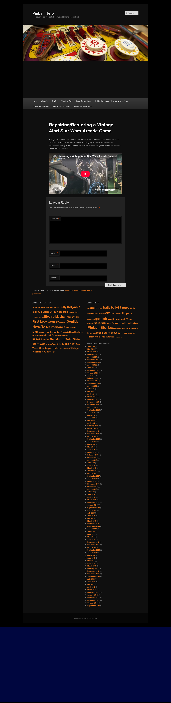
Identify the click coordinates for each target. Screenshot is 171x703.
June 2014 (91, 534)
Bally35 (37, 312)
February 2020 (92, 425)
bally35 (116, 307)
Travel (35, 348)
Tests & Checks (58, 344)
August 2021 (92, 386)
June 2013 (91, 558)
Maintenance (55, 327)
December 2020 (93, 402)
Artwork (56, 308)
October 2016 (92, 486)
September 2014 (93, 526)
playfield (125, 328)
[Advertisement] (85, 79)
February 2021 (92, 399)
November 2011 (93, 600)
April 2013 (91, 563)
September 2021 (93, 383)
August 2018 (92, 460)
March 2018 (91, 468)
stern (107, 332)
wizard (118, 337)
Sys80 (42, 343)
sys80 (114, 332)
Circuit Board (58, 311)
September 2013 (93, 550)
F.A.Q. (54, 101)
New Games (51, 332)
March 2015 (91, 521)
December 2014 (93, 523)
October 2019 (92, 436)
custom (102, 314)
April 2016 (91, 497)
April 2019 (91, 449)
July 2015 (91, 513)
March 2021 (91, 396)
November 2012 (93, 573)
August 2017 (92, 478)
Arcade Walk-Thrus (47, 308)
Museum (42, 332)
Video (59, 348)
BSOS (132, 307)
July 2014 (91, 531)
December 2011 (93, 597)
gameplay (91, 319)
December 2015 (93, 502)
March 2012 (91, 589)
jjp (123, 319)
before (45, 311)
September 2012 (93, 576)
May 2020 (91, 420)
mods (103, 322)
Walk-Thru (100, 336)
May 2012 (91, 584)
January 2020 (92, 428)
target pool (123, 333)
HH (113, 319)
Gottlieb (72, 321)
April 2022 (91, 375)
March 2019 (91, 452)
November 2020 (93, 404)
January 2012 (92, 595)
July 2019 (91, 444)
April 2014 (91, 539)
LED (126, 319)
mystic (109, 323)
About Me (44, 101)
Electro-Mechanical (57, 316)
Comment (55, 219)
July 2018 (91, 462)
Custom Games (38, 317)
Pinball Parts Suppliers (61, 106)
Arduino (100, 308)
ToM (134, 333)
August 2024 (92, 357)
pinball (122, 323)
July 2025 (91, 346)
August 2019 (92, 441)
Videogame (66, 348)
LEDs (130, 319)
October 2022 (92, 373)
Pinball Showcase (62, 335)
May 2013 (91, 560)
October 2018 (92, 457)
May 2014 (91, 537)
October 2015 (92, 505)
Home (35, 101)
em (107, 312)
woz (122, 337)
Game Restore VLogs (83, 101)
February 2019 (92, 455)
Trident (90, 336)
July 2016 (91, 492)
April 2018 (91, 465)
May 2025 (91, 349)
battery (125, 307)
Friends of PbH (66, 101)
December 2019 (93, 431)
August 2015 (92, 510)
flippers (127, 313)
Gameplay (53, 321)
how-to (119, 319)
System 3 (49, 344)
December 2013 (93, 542)
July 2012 (91, 579)
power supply (133, 328)
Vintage (74, 348)
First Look (39, 321)
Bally (63, 307)
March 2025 (91, 351)
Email (54, 265)
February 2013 (92, 568)
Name (54, 253)
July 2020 (91, 415)
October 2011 (92, 603)
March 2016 (91, 500)
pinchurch (117, 328)
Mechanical (71, 327)
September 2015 (93, 507)
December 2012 (93, 571)
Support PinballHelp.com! (83, 106)
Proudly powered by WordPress (85, 618)
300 (88, 308)
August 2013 (92, 552)
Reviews (62, 340)
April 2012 (91, 587)
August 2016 (92, 489)
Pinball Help (43, 13)
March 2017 (91, 481)
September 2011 (93, 605)
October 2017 (92, 473)
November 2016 (93, 484)
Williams (36, 351)
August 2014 (92, 529)
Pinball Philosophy (38, 335)
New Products (62, 332)
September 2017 (93, 476)
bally (107, 307)
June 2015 (91, 515)
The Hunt (70, 343)
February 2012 (92, 592)
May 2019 (91, 447)
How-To (38, 326)
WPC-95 (52, 352)
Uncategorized (48, 348)
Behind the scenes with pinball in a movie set (111, 101)
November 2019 (93, 433)
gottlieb (101, 318)
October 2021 (92, 381)
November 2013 (93, 544)
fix (120, 313)
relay (94, 333)
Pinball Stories (40, 339)
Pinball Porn (50, 335)
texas (130, 333)
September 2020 (93, 410)
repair (99, 332)
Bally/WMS (73, 307)
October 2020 (92, 407)
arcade (93, 307)
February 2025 (92, 354)
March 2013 (91, 566)
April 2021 (91, 394)
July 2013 (91, 555)
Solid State (72, 339)
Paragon (115, 323)
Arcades (36, 307)
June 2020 (91, 418)
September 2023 (93, 362)
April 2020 (91, 423)
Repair (54, 339)
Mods (35, 331)
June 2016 (91, 494)
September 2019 (93, 439)
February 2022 (92, 378)
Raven (89, 333)
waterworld (111, 336)
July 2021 (91, 389)
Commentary (72, 312)
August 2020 (92, 412)
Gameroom (62, 322)
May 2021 (91, 391)
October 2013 (92, 547)
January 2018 (92, 470)
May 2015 (91, 518)
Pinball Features (76, 332)
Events (75, 316)
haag (110, 319)
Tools (78, 344)
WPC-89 (45, 351)
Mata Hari (90, 323)
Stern (35, 343)
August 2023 (92, 365)
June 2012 (91, 581)
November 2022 (93, 370)
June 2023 (91, 367)
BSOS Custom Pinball (41, 106)
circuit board (93, 313)
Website (54, 277)
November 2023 (93, 359)
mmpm (97, 322)
